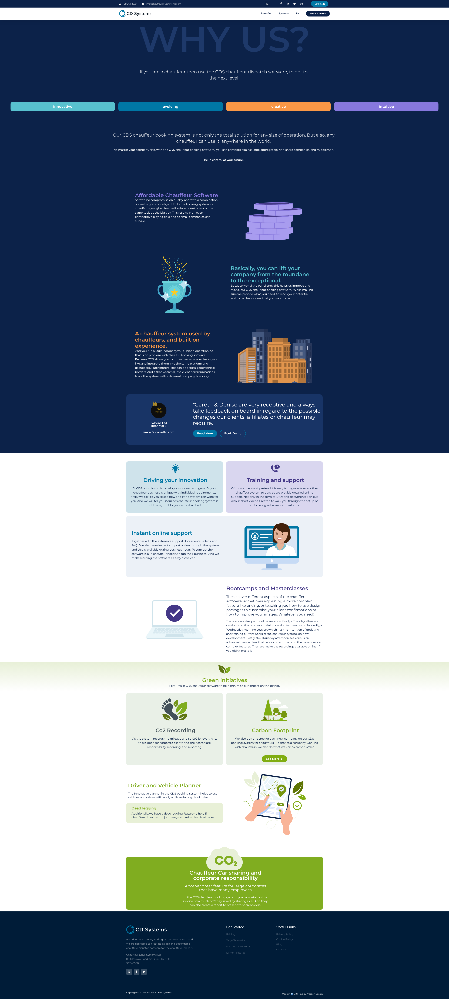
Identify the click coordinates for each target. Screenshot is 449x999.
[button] (267, 3)
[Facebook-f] (136, 972)
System (284, 13)
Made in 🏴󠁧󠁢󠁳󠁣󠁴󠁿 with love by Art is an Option (302, 994)
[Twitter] (144, 972)
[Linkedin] (129, 972)
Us (298, 13)
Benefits (266, 13)
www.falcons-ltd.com (158, 432)
